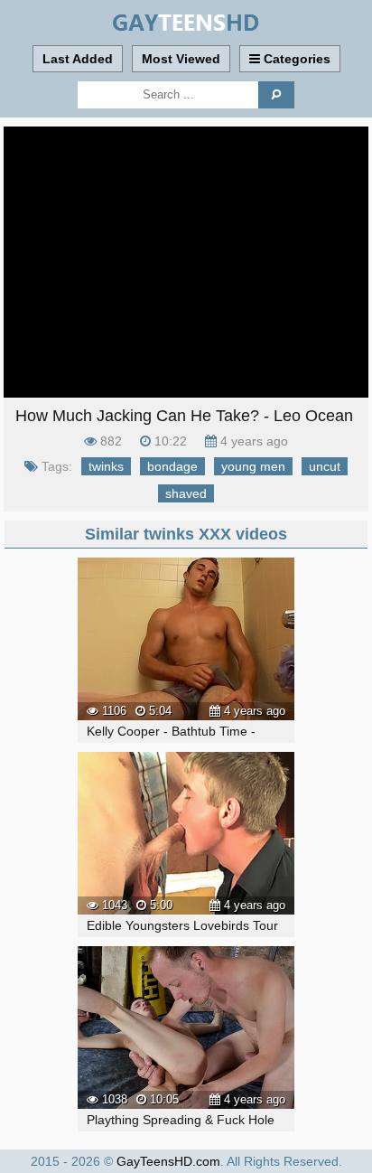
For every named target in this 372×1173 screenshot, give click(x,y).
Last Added (77, 59)
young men (253, 466)
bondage (172, 466)
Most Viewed (181, 59)
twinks (106, 466)
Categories (295, 59)
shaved (186, 493)
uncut (324, 466)
